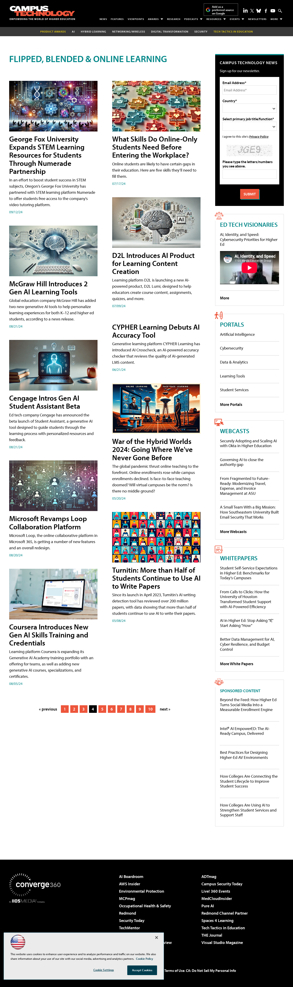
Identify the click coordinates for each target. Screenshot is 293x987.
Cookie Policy (144, 958)
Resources (214, 19)
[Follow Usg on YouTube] (273, 10)
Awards (153, 19)
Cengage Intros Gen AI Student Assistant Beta (44, 401)
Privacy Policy (259, 136)
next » (165, 709)
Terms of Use (174, 970)
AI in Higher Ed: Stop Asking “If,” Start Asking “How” (246, 623)
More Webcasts (233, 531)
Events (235, 19)
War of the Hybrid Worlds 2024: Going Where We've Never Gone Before (152, 449)
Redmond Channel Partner (224, 913)
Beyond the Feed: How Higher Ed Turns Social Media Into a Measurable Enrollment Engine (248, 704)
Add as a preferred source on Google (223, 10)
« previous (48, 709)
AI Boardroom (131, 876)
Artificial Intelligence (237, 334)
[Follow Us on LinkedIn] (245, 10)
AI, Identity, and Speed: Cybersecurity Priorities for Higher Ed (248, 239)
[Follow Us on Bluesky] (258, 10)
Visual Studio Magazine (222, 942)
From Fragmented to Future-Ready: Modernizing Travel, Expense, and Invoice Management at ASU (245, 486)
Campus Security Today (221, 883)
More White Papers (236, 663)
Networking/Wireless (128, 31)
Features (117, 19)
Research (173, 19)
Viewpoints (136, 19)
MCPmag (127, 898)
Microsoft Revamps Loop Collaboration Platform (48, 522)
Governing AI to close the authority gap (241, 462)
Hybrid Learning (93, 31)
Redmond (127, 913)
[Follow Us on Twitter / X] (252, 11)
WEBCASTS (234, 431)
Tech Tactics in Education (223, 927)
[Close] (157, 937)
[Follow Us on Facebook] (266, 11)
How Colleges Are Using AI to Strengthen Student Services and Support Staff (248, 810)
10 (150, 709)
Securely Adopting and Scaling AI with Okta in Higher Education (248, 443)
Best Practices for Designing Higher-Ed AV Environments (244, 755)
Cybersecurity (231, 348)
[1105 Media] (36, 926)
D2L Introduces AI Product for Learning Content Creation (153, 263)
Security (201, 31)
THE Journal (211, 935)
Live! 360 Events (215, 891)
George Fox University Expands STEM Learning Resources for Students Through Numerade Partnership (46, 155)
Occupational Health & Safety (145, 905)
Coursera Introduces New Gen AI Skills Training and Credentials (48, 634)
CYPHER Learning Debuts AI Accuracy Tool (156, 330)
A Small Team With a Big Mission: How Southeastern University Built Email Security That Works (249, 511)
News (103, 19)
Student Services (234, 389)
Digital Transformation (169, 31)
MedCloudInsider (216, 898)
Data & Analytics (234, 362)
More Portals (231, 404)
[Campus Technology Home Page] (42, 13)
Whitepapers (239, 558)
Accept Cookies (142, 970)
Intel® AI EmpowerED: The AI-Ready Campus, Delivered (245, 731)
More (274, 19)
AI (73, 31)
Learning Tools (232, 376)
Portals (232, 324)
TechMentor (129, 927)
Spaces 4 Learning (217, 920)
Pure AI (207, 905)
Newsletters (257, 19)
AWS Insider (129, 883)
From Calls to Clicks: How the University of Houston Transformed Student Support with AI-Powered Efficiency (245, 599)
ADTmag (208, 876)
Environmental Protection (141, 891)
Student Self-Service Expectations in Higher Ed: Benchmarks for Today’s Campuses (248, 572)
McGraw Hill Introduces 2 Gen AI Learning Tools (48, 287)
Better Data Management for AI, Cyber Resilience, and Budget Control (247, 644)
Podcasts (191, 19)
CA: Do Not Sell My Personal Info (211, 970)
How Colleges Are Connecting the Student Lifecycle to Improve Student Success (249, 781)
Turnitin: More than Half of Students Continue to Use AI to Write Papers (156, 578)
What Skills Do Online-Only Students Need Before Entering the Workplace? (154, 146)
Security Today (131, 920)
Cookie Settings (103, 970)
